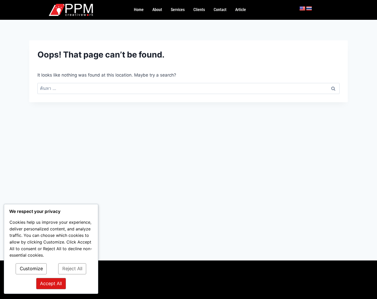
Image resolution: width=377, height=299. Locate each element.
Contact (220, 9)
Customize (31, 268)
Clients (199, 9)
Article (240, 9)
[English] (302, 8)
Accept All (51, 283)
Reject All (72, 268)
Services (178, 9)
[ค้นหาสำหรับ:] (188, 88)
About (157, 9)
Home (139, 9)
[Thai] (309, 8)
